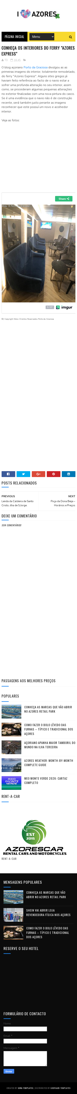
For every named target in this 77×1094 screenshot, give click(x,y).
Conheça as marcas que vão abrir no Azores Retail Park (48, 709)
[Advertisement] (38, 158)
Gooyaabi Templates (60, 1088)
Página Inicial (14, 36)
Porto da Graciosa (35, 67)
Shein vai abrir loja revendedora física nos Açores (48, 912)
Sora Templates (25, 1088)
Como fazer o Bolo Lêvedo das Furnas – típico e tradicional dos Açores (48, 729)
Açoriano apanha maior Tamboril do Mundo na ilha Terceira (49, 744)
